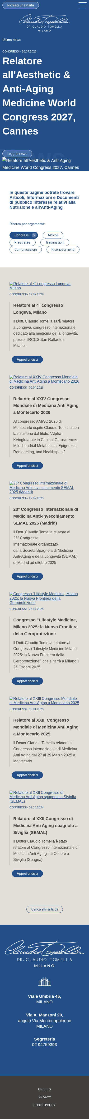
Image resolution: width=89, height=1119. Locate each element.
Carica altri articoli (44, 909)
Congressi (24, 235)
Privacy (44, 1097)
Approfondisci (27, 359)
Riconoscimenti (63, 249)
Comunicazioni (25, 249)
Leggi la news (17, 154)
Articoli (53, 235)
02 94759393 (44, 1044)
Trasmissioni (54, 242)
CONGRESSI (10, 51)
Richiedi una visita (20, 5)
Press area (22, 242)
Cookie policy (44, 1105)
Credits (44, 1089)
